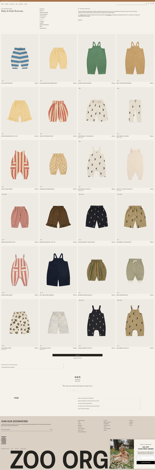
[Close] (153, 1)
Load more (77, 355)
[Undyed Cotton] (152, 197)
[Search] (132, 3)
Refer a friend (80, 430)
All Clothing (42, 9)
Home (2, 8)
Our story (105, 420)
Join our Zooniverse (4, 0)
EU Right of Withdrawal (82, 431)
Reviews (105, 430)
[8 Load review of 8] (88, 391)
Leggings (41, 23)
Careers (105, 426)
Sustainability (106, 423)
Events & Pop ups (107, 425)
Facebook (131, 420)
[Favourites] (148, 3)
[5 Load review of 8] (79, 391)
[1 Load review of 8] (67, 391)
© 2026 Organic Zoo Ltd (5, 448)
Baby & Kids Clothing (8, 8)
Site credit (16, 448)
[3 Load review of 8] (73, 391)
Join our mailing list (81, 428)
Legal (12, 448)
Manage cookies (23, 448)
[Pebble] (152, 94)
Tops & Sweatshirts (44, 14)
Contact (79, 423)
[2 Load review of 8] (70, 391)
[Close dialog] (152, 441)
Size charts (80, 426)
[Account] (150, 3)
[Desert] (152, 91)
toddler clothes (83, 15)
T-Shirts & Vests (43, 16)
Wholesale (80, 425)
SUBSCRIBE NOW (142, 462)
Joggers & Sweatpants (44, 24)
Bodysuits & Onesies (44, 12)
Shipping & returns (81, 420)
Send (51, 429)
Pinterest (131, 423)
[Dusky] (152, 92)
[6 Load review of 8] (82, 391)
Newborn (41, 10)
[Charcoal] (152, 89)
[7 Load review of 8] (85, 391)
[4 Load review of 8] (76, 391)
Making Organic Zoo (107, 422)
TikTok (130, 425)
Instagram (131, 422)
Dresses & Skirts (43, 28)
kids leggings (108, 15)
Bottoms (41, 19)
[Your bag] (153, 3)
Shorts (41, 26)
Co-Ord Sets (42, 17)
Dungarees (42, 21)
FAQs (79, 422)
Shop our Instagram (107, 428)
